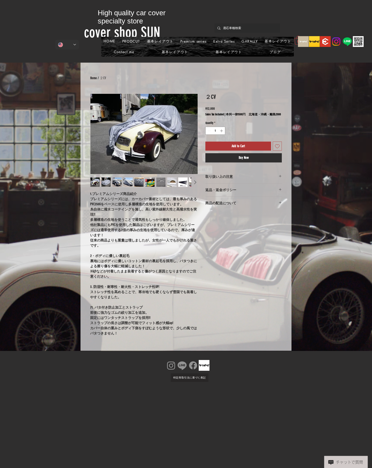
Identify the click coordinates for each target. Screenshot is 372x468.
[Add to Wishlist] (277, 146)
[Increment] (222, 130)
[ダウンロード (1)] (325, 41)
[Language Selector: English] (67, 44)
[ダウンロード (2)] (314, 41)
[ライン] (182, 365)
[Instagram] (336, 41)
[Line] (347, 41)
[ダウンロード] (303, 41)
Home (93, 78)
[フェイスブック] (193, 365)
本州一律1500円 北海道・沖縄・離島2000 (253, 114)
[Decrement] (208, 130)
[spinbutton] (215, 130)
